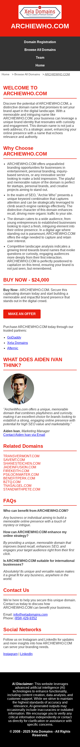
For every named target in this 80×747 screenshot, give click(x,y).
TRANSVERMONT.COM (21, 456)
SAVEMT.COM (14, 460)
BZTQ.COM (12, 482)
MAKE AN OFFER (22, 314)
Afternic (12, 348)
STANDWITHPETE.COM (21, 489)
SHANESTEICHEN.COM (21, 463)
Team (40, 57)
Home (40, 65)
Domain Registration (40, 42)
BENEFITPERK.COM (19, 478)
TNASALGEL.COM (17, 485)
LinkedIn (26, 654)
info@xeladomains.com (30, 614)
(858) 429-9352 (26, 618)
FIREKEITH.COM (16, 471)
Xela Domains (17, 343)
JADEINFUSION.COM (19, 467)
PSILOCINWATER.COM (21, 474)
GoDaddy (14, 337)
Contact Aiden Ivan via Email (24, 435)
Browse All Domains (40, 50)
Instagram (10, 654)
